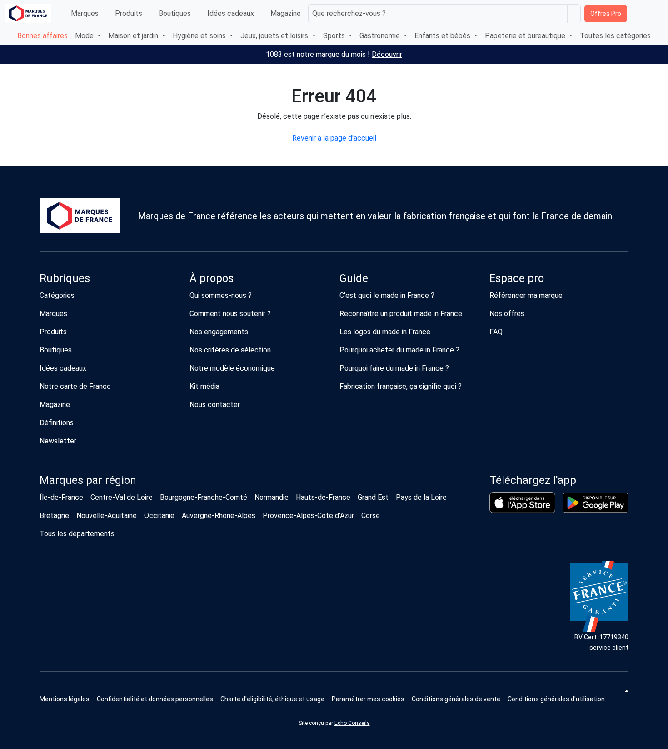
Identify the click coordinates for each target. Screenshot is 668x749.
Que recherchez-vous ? (349, 13)
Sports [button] (335, 35)
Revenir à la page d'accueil (334, 138)
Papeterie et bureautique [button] (526, 35)
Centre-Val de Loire (121, 497)
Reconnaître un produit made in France (400, 313)
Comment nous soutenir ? (230, 313)
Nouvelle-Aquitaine (106, 515)
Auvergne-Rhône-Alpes (218, 515)
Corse (370, 515)
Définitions (57, 422)
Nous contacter (214, 404)
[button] (368, 699)
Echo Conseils (352, 723)
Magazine (285, 13)
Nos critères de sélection (230, 350)
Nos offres (506, 313)
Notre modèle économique (232, 368)
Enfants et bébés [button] (443, 35)
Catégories (57, 295)
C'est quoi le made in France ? (386, 295)
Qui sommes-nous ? (220, 295)
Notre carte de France (75, 386)
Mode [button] (85, 35)
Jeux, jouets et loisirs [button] (275, 35)
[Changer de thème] (625, 691)
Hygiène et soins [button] (200, 35)
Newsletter (58, 441)
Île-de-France (61, 497)
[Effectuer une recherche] (574, 13)
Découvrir (387, 54)
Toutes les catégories (615, 35)
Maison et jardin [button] (134, 35)
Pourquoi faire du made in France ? (394, 368)
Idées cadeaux (230, 13)
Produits (128, 13)
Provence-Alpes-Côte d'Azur (308, 515)
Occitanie (159, 515)
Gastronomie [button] (380, 35)
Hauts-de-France (323, 497)
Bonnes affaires (42, 35)
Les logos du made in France (384, 331)
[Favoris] (637, 13)
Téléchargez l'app (532, 480)
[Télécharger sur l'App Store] (522, 502)
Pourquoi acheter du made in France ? (399, 350)
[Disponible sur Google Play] (595, 503)
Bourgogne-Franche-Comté (203, 497)
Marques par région (88, 480)
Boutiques (175, 13)
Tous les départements (77, 533)
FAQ (496, 331)
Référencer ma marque (526, 295)
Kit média (204, 386)
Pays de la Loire (421, 497)
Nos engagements (218, 331)
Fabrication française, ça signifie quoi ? (400, 386)
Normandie (271, 497)
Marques (85, 13)
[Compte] (655, 13)
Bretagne (54, 515)
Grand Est (373, 497)
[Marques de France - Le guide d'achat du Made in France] (28, 13)
